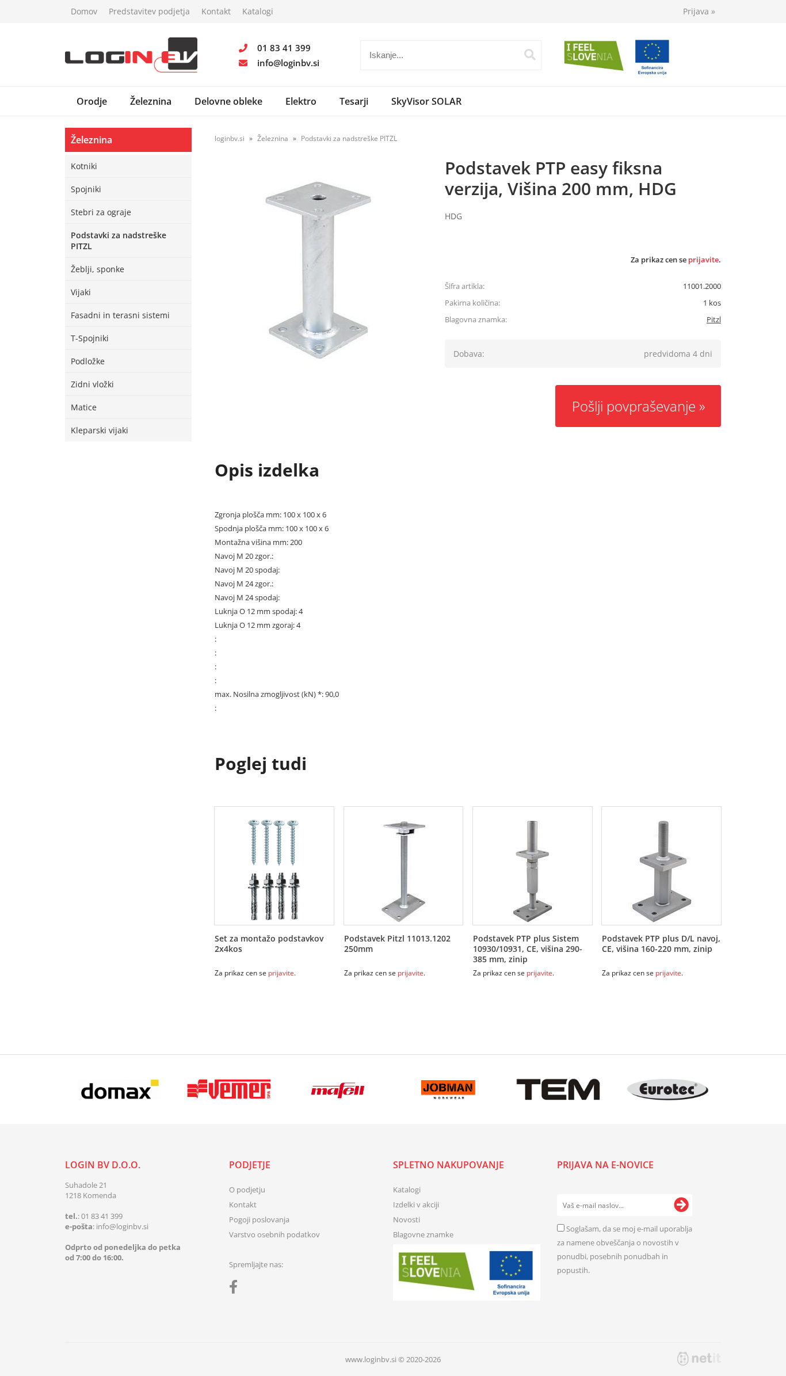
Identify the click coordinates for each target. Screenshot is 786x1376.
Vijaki (81, 292)
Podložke (88, 361)
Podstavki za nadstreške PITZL (118, 240)
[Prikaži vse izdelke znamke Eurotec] (667, 1089)
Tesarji (353, 101)
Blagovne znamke (423, 1234)
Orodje (92, 101)
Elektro (300, 101)
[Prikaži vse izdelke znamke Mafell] (338, 1089)
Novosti (406, 1219)
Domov (84, 11)
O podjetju (247, 1189)
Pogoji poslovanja (259, 1219)
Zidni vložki (92, 384)
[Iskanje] (530, 54)
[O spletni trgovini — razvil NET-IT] (699, 1359)
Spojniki (86, 189)
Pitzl (714, 319)
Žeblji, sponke (97, 269)
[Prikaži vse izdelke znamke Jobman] (448, 1089)
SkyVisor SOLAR (426, 101)
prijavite (703, 259)
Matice (84, 407)
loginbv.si (230, 138)
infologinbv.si (288, 62)
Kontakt (216, 11)
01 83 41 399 (284, 48)
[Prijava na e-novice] (681, 1205)
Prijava (699, 11)
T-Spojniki (90, 338)
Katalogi (257, 11)
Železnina (150, 101)
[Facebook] (236, 1289)
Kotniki (84, 166)
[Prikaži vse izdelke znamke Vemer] (228, 1089)
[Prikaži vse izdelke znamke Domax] (119, 1089)
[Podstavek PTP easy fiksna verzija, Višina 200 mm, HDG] (318, 269)
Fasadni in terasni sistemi (120, 315)
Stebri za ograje (101, 212)
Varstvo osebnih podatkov (274, 1234)
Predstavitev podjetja (149, 11)
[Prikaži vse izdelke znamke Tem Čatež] (558, 1089)
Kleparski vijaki (99, 430)
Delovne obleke (228, 101)
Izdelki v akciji (416, 1204)
